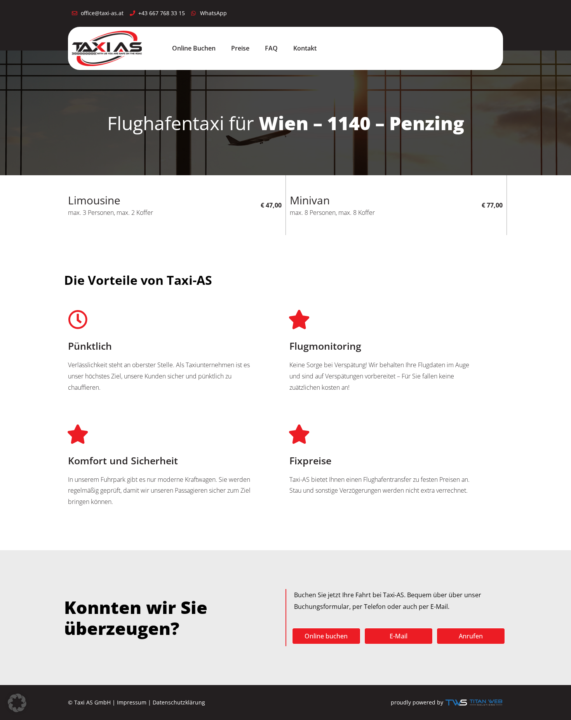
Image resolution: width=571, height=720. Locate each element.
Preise (240, 48)
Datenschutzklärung (179, 702)
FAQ (271, 48)
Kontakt (305, 48)
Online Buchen (194, 48)
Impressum (131, 702)
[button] (17, 703)
